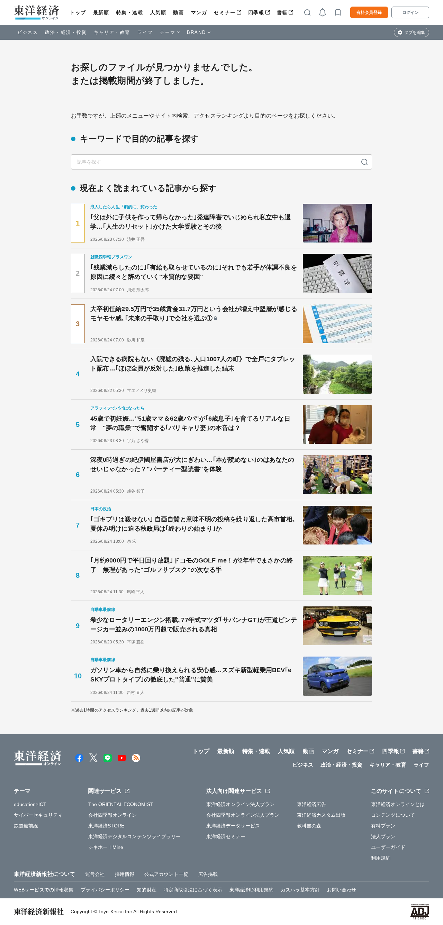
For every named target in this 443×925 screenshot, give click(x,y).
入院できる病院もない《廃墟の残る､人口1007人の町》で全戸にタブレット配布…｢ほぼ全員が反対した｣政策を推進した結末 (193, 364)
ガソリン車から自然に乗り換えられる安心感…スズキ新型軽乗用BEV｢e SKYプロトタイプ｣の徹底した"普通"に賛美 (190, 675)
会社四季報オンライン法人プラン (243, 815)
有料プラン (383, 825)
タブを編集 (414, 32)
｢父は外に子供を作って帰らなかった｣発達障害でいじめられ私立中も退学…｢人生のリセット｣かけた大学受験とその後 (190, 222)
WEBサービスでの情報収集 (43, 889)
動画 (178, 12)
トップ (78, 12)
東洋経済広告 (311, 804)
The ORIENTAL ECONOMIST (120, 804)
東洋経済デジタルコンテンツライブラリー (134, 836)
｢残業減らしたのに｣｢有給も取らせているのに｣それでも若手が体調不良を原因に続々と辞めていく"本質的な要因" (193, 272)
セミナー (224, 12)
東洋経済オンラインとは (398, 804)
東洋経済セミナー (225, 836)
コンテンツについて (393, 815)
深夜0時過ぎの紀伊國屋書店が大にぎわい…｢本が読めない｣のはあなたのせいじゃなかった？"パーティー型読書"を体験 (192, 464)
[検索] (364, 161)
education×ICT (30, 804)
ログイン (410, 12)
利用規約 (380, 858)
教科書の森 (309, 825)
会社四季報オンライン (112, 815)
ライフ (145, 32)
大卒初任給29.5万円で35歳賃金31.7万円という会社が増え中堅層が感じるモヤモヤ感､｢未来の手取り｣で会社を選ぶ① (193, 313)
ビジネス (27, 32)
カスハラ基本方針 (300, 889)
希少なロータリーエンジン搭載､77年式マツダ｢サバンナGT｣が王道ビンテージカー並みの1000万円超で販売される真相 (193, 624)
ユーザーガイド (388, 847)
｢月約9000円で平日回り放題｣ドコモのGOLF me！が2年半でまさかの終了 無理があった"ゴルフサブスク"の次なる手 (191, 565)
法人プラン (383, 836)
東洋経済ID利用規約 (251, 889)
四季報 (256, 12)
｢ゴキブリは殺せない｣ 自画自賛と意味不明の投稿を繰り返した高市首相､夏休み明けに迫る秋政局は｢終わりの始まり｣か (193, 524)
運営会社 (95, 874)
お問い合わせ (341, 889)
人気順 (158, 12)
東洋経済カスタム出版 (321, 815)
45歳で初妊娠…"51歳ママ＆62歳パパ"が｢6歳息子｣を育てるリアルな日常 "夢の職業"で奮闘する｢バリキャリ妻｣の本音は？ (190, 423)
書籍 (282, 12)
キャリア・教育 (112, 32)
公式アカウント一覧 (166, 874)
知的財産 (146, 889)
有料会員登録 (369, 12)
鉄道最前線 (26, 825)
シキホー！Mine (106, 847)
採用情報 (124, 874)
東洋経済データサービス (233, 825)
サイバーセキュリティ (38, 815)
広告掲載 (208, 874)
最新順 (101, 12)
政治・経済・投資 (66, 32)
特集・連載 (129, 12)
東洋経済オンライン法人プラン (240, 804)
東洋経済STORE (106, 825)
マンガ (199, 12)
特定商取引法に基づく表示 (193, 889)
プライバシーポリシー (105, 889)
